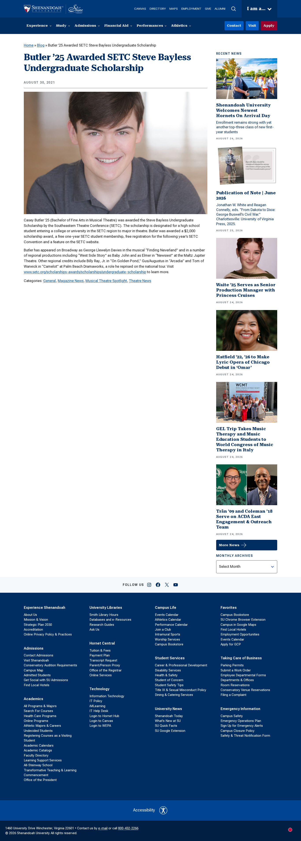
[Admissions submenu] (99, 26)
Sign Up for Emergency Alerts (242, 726)
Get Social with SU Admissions (46, 680)
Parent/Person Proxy (104, 665)
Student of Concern (169, 680)
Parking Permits (232, 665)
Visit (252, 26)
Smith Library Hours (103, 615)
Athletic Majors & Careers (42, 726)
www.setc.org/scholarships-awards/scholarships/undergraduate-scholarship (85, 272)
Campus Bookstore (169, 644)
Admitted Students (37, 675)
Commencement (36, 775)
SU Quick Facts (166, 726)
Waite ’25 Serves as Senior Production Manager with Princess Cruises (245, 290)
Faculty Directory (36, 755)
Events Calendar (166, 615)
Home (28, 45)
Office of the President (40, 780)
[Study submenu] (69, 26)
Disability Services (168, 670)
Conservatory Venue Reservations (245, 690)
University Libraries (105, 608)
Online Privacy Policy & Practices (48, 634)
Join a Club (163, 630)
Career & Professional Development (181, 665)
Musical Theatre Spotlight (106, 281)
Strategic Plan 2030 (38, 625)
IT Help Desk (98, 711)
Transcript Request (103, 660)
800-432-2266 (128, 828)
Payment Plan (99, 655)
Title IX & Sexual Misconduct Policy (180, 690)
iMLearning (97, 706)
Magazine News (71, 281)
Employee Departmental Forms (243, 675)
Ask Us (94, 630)
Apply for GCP (231, 644)
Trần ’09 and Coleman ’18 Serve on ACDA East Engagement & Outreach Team (244, 519)
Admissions (33, 648)
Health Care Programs (40, 716)
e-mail (103, 828)
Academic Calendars (39, 746)
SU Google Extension (170, 731)
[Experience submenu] (51, 26)
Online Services (100, 675)
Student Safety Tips (169, 685)
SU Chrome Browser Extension (243, 620)
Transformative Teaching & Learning (50, 770)
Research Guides (101, 625)
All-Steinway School (38, 765)
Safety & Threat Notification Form (245, 736)
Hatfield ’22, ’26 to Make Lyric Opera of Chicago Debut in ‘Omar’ (243, 362)
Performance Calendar (171, 625)
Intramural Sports (167, 634)
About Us (30, 615)
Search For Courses (38, 711)
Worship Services (167, 639)
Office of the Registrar (105, 670)
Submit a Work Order (236, 670)
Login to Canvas (101, 721)
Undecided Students (38, 731)
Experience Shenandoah (44, 608)
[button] (233, 9)
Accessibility (144, 810)
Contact (234, 26)
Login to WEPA (100, 726)
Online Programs (36, 721)
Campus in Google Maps (238, 625)
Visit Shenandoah (36, 660)
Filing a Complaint (233, 695)
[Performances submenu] (166, 26)
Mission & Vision (36, 620)
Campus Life (165, 608)
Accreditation (33, 630)
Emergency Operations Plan (241, 721)
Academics (33, 699)
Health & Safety (166, 675)
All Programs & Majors (40, 706)
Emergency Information (240, 709)
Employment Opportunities (240, 634)
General (49, 281)
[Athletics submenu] (190, 26)
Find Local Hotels (36, 685)
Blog (41, 45)
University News (168, 709)
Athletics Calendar (168, 620)
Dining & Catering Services (174, 695)
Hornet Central (102, 643)
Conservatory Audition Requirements (50, 665)
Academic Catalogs (38, 750)
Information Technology (106, 696)
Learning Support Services (43, 760)
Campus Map (33, 670)
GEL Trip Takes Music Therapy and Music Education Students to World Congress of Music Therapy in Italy (244, 439)
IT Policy (95, 701)
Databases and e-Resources (110, 620)
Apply (269, 26)
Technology (99, 689)
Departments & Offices (237, 680)
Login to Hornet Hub (104, 716)
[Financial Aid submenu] (131, 26)
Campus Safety (232, 716)
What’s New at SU (168, 721)
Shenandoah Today (169, 716)
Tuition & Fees (100, 650)
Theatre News (140, 281)
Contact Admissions (38, 655)
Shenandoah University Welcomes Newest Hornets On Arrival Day (243, 110)
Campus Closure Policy (238, 731)
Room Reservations (235, 685)
